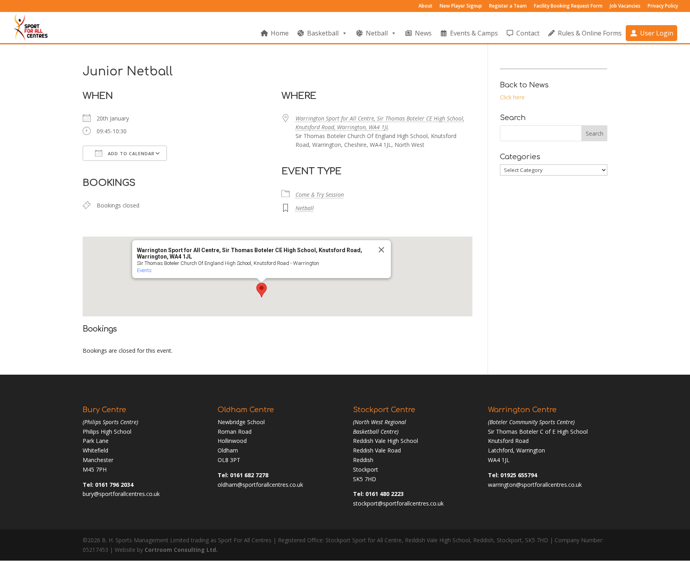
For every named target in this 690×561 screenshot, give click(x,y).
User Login (656, 33)
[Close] (381, 249)
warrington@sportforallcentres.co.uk (535, 484)
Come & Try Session (319, 194)
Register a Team (508, 6)
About (425, 6)
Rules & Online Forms (590, 33)
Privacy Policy (663, 6)
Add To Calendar (130, 153)
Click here (512, 97)
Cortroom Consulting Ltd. (181, 549)
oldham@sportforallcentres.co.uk (260, 484)
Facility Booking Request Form (568, 6)
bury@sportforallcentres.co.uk (121, 494)
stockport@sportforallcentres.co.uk (398, 503)
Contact (527, 33)
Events (144, 270)
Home (280, 33)
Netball (377, 33)
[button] (261, 290)
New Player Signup (461, 6)
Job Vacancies (625, 6)
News (423, 33)
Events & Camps (474, 33)
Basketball (323, 33)
